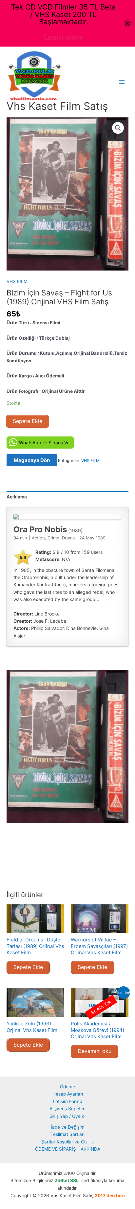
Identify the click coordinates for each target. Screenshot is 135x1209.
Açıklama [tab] (17, 496)
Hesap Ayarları (67, 1094)
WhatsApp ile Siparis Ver (45, 442)
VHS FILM (17, 281)
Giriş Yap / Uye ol (67, 1116)
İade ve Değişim (68, 1127)
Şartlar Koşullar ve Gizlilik (67, 1141)
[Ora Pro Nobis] (67, 516)
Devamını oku (94, 1051)
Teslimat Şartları (67, 1134)
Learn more (63, 37)
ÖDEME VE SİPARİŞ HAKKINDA (67, 1149)
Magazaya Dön (32, 460)
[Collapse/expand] (128, 23)
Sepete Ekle (27, 421)
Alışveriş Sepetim (67, 1108)
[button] (118, 128)
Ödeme (67, 1086)
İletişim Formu (67, 1101)
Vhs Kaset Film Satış (57, 106)
